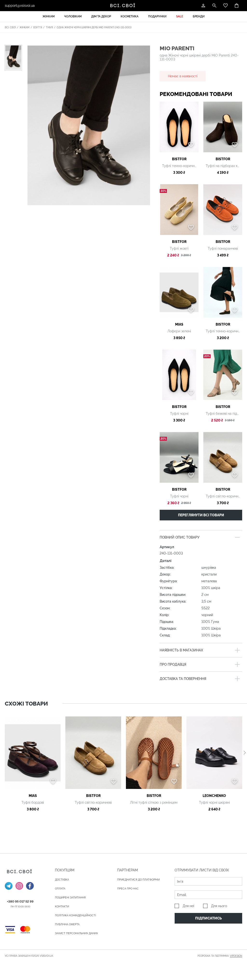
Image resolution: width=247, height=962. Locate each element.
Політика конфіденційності (75, 915)
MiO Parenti (177, 48)
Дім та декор (101, 16)
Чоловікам (73, 16)
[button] (244, 753)
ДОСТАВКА (62, 879)
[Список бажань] (225, 5)
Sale (179, 16)
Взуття (37, 27)
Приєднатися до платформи (138, 879)
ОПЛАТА (60, 888)
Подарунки (157, 16)
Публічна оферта (67, 924)
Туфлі (49, 27)
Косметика (129, 16)
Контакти (62, 906)
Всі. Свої (10, 27)
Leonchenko (214, 796)
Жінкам (48, 16)
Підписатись (208, 918)
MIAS (179, 324)
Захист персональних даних (76, 933)
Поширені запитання (70, 897)
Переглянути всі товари (201, 515)
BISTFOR (179, 159)
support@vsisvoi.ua (20, 5)
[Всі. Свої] (123, 5)
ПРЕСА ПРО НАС (128, 888)
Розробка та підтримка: (220, 956)
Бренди (199, 16)
